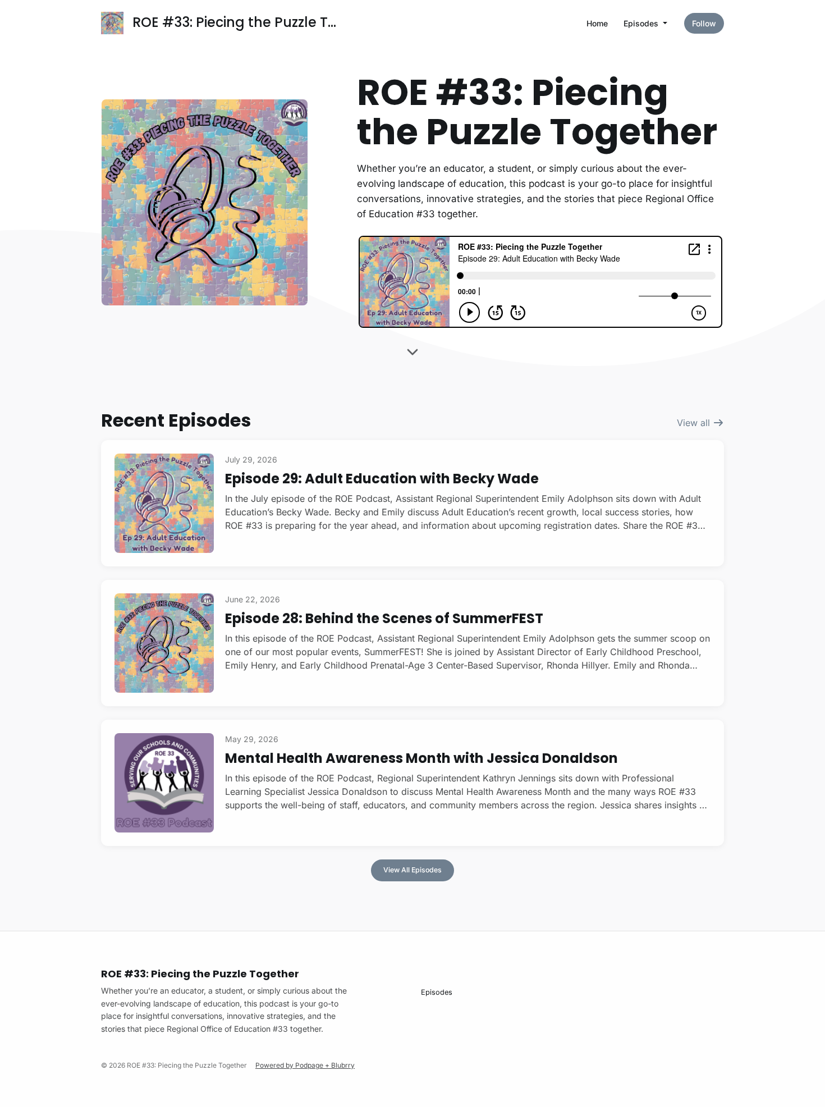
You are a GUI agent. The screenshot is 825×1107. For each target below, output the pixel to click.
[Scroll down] (412, 355)
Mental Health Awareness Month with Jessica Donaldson (421, 758)
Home (597, 23)
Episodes (642, 23)
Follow (704, 23)
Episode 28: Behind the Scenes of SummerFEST (384, 618)
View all (695, 422)
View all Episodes (412, 870)
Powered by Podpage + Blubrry (305, 1065)
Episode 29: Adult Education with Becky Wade (382, 478)
